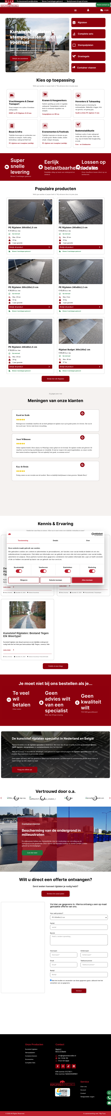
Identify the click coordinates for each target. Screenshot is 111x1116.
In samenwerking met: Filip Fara (94, 1113)
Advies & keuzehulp (34, 592)
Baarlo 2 (58, 1049)
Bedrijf (52, 970)
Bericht (52, 933)
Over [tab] (88, 540)
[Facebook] (6, 1)
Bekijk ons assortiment (20, 58)
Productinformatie (89, 592)
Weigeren (23, 580)
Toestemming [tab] (23, 540)
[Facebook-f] (58, 1066)
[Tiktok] (10, 1)
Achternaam (85, 951)
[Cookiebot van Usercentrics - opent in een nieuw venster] (93, 534)
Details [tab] (55, 540)
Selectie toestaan (55, 580)
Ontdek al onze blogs (55, 666)
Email (52, 961)
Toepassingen (97, 592)
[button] (75, 10)
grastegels (33, 50)
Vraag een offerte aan (24, 770)
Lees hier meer (32, 853)
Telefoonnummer (86, 961)
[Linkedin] (74, 1066)
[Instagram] (8, 1)
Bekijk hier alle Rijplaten (55, 379)
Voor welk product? (56, 913)
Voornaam (53, 951)
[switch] (43, 571)
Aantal (52, 923)
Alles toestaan (87, 580)
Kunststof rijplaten (16, 48)
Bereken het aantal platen (55, 894)
